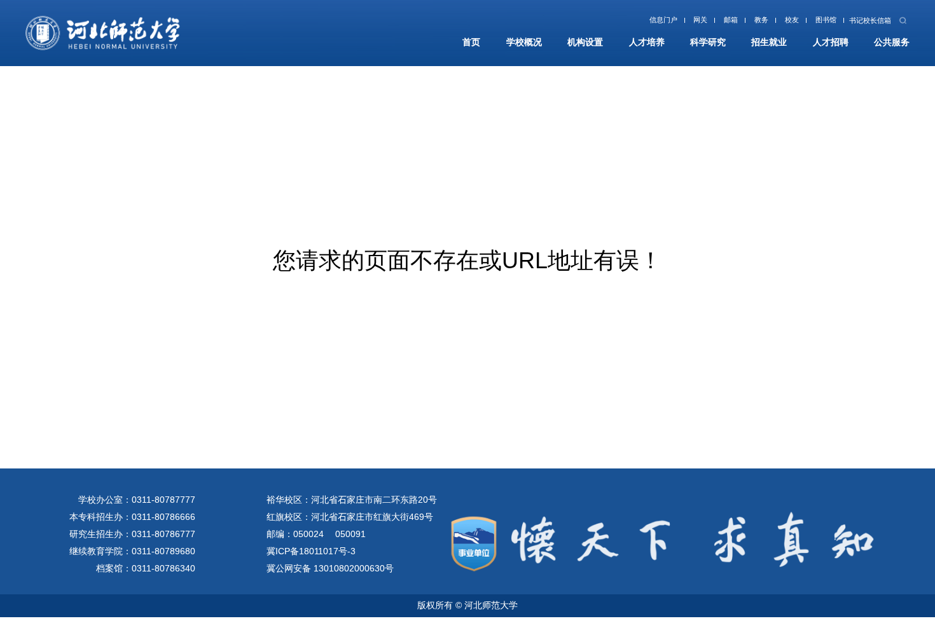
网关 (667, 22)
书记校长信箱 (862, 22)
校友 (772, 22)
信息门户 (624, 22)
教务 (737, 22)
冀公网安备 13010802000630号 (330, 568)
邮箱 (702, 22)
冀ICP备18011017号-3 (311, 551)
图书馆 (810, 22)
